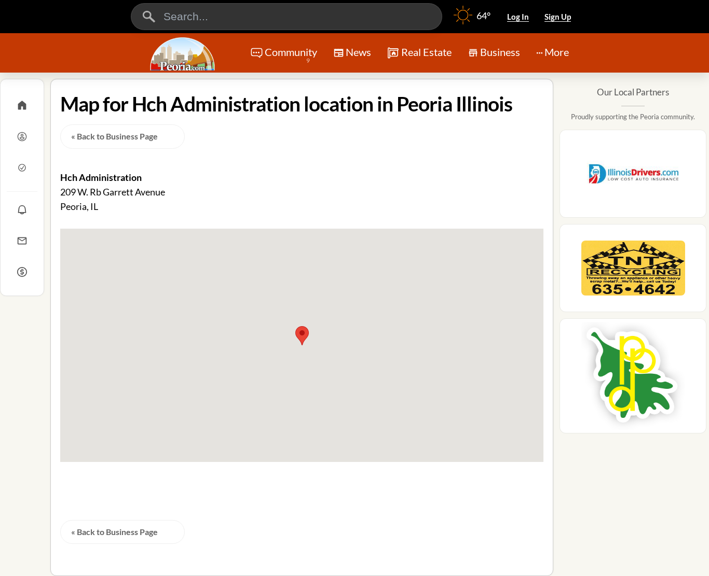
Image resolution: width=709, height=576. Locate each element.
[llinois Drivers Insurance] (633, 177)
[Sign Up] (22, 167)
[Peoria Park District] (633, 379)
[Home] (22, 105)
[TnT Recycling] (633, 271)
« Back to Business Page (114, 136)
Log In (518, 16)
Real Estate (426, 52)
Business (500, 52)
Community (291, 55)
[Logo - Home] (184, 54)
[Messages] (22, 240)
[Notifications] (22, 209)
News (358, 52)
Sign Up (557, 16)
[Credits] (22, 271)
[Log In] (22, 136)
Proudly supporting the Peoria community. (633, 117)
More (556, 52)
